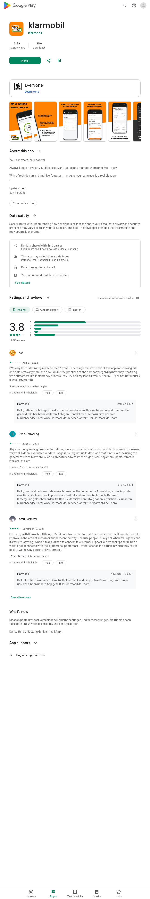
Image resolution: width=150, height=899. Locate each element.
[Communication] (23, 203)
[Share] (48, 60)
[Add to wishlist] (59, 60)
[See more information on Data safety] (34, 215)
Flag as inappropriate (27, 655)
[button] (20, 121)
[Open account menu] (143, 5)
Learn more (32, 91)
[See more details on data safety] (22, 282)
